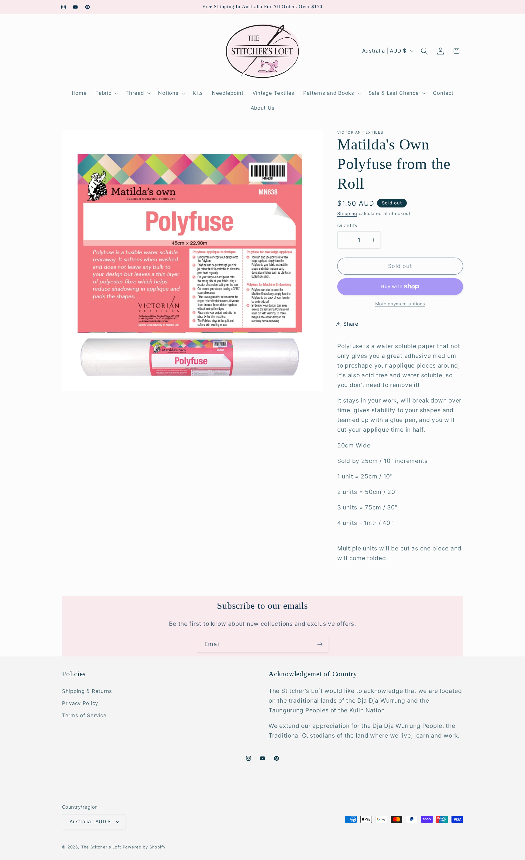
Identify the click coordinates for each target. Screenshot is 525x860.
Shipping (347, 213)
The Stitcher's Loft (101, 846)
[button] (106, 93)
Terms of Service (84, 715)
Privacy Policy (80, 703)
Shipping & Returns (87, 691)
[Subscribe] (320, 644)
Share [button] (351, 324)
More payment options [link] (400, 303)
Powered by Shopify (144, 846)
